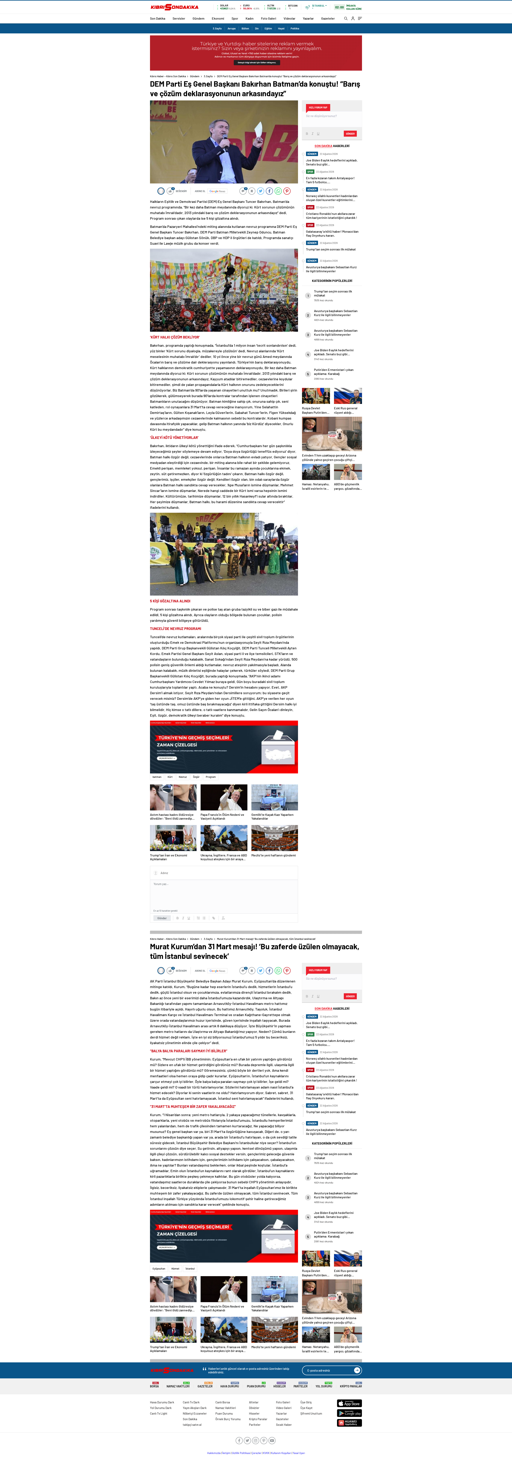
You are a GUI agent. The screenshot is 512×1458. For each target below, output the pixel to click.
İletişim (226, 1453)
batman (157, 776)
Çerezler (256, 1453)
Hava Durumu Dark (162, 1402)
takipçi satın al (192, 1424)
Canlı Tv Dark (191, 1402)
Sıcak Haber (284, 1424)
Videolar (289, 18)
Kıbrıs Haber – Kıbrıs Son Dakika (168, 76)
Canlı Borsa (222, 1402)
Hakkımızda (214, 1453)
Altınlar (254, 1402)
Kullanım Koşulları (281, 1453)
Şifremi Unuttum (311, 1413)
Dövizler (254, 1408)
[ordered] (198, 918)
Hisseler (279, 1385)
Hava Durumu (229, 1385)
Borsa (154, 1385)
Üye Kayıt (306, 1408)
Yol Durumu (324, 1385)
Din (257, 28)
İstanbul (190, 1268)
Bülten (245, 28)
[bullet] (204, 918)
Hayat (281, 28)
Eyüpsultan (159, 1268)
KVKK (266, 1453)
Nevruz (183, 776)
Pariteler (301, 1385)
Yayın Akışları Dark (195, 1408)
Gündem (198, 18)
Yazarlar (308, 18)
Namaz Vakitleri (178, 1385)
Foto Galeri (268, 18)
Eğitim (268, 28)
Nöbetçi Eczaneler (195, 1413)
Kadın (250, 18)
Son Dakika (157, 18)
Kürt (170, 776)
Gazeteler (328, 18)
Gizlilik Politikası (241, 1453)
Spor (235, 18)
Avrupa (232, 28)
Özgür (196, 776)
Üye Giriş (306, 1402)
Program (211, 776)
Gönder (162, 918)
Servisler (179, 18)
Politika (295, 28)
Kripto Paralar (351, 1385)
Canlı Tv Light (158, 1413)
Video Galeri (283, 1408)
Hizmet (175, 1268)
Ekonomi (218, 18)
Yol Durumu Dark (161, 1408)
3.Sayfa (217, 28)
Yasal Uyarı (299, 1453)
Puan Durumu (256, 1385)
